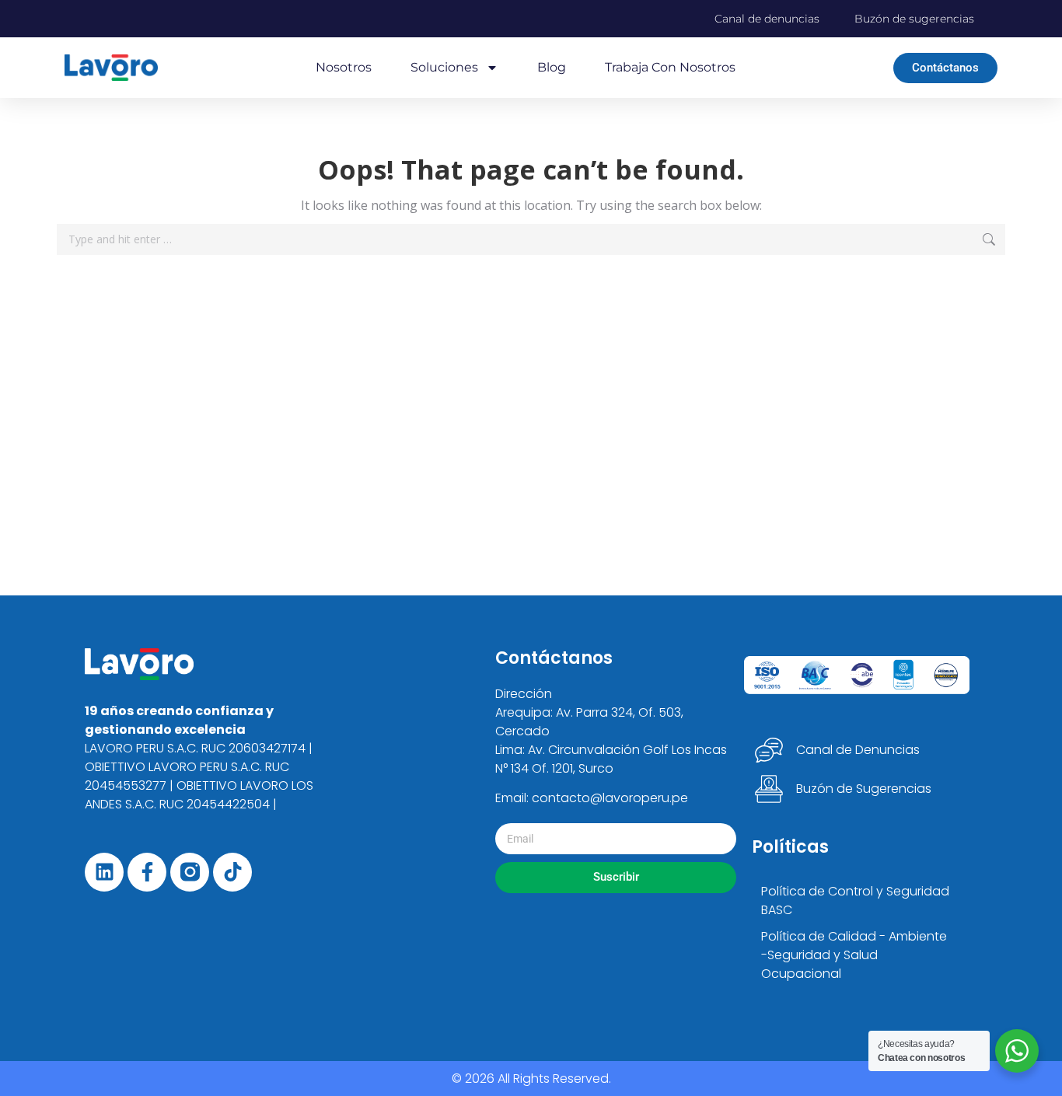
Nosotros (344, 67)
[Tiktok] (232, 872)
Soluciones (444, 67)
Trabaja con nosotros (670, 67)
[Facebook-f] (147, 872)
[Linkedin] (104, 872)
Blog (551, 67)
